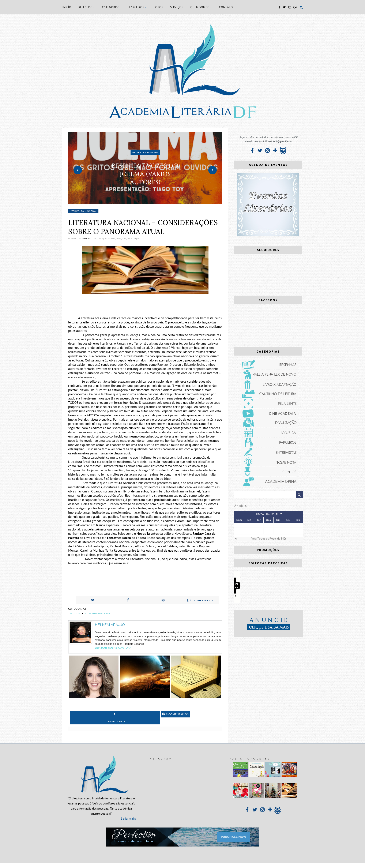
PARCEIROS (136, 7)
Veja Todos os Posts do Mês (268, 538)
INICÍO (67, 7)
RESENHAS (85, 7)
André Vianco (171, 348)
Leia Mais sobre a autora (113, 647)
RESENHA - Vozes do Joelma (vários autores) (145, 174)
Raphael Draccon (169, 365)
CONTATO (226, 7)
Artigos (74, 613)
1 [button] (139, 202)
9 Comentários (177, 714)
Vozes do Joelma (145, 152)
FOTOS (158, 7)
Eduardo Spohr (194, 365)
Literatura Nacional (83, 211)
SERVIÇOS (176, 7)
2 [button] (145, 202)
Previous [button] (78, 170)
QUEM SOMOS (199, 7)
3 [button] (151, 202)
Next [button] (212, 170)
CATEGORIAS (110, 7)
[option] (145, 168)
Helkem (86, 238)
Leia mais (128, 818)
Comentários (203, 600)
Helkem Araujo (110, 625)
